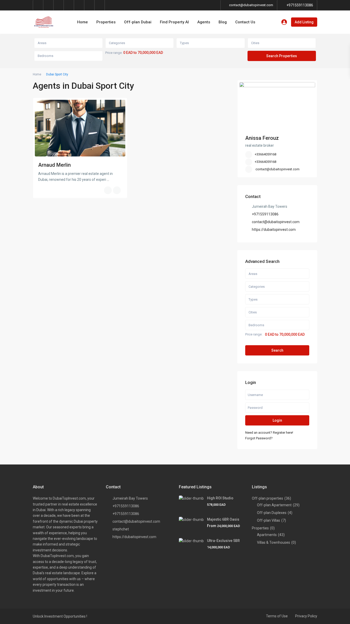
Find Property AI (174, 22)
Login (277, 420)
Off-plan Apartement (274, 505)
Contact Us (245, 22)
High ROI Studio (220, 498)
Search (277, 350)
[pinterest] (69, 5)
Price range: (113, 53)
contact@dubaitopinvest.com (277, 169)
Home (82, 22)
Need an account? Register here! (269, 432)
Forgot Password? (259, 438)
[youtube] (79, 5)
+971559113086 (299, 5)
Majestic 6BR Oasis (223, 519)
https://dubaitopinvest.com (274, 229)
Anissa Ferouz (262, 138)
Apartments (267, 535)
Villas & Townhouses (273, 542)
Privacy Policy (306, 616)
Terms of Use (277, 616)
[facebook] (38, 5)
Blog (223, 22)
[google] (48, 5)
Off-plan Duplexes (271, 513)
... (108, 179)
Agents (203, 22)
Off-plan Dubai (137, 22)
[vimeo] (89, 5)
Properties (106, 22)
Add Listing (304, 22)
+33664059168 (265, 154)
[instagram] (100, 5)
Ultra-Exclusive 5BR (223, 541)
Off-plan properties (267, 498)
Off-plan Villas (268, 520)
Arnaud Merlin (54, 165)
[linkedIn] (59, 5)
